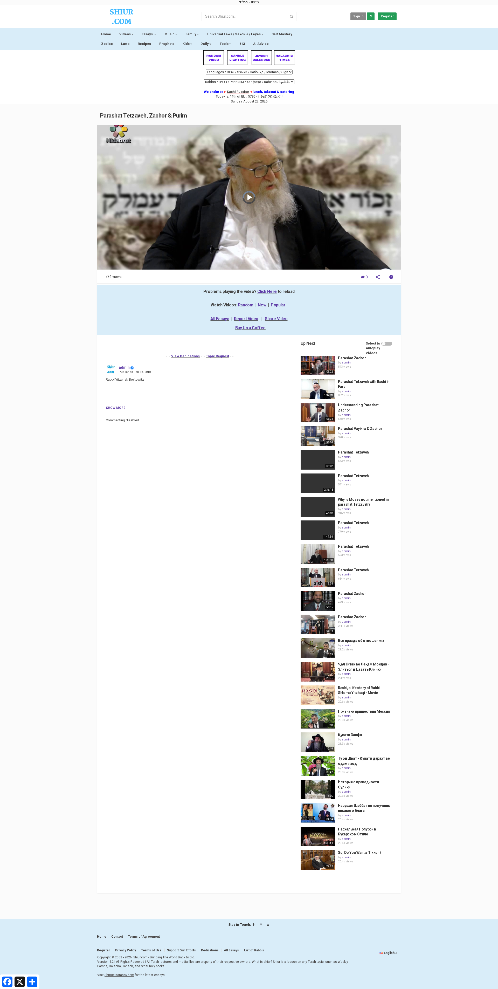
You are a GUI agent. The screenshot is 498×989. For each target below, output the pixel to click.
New (262, 305)
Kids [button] (186, 44)
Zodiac (107, 44)
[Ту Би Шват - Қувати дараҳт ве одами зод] (318, 766)
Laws (125, 44)
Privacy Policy (125, 950)
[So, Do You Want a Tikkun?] (318, 860)
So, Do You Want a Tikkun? (359, 852)
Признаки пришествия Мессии (364, 711)
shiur (267, 962)
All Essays (219, 318)
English (389, 953)
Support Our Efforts (181, 950)
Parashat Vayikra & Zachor (360, 429)
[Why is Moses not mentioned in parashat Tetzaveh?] (318, 507)
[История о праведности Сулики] (318, 789)
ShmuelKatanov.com (119, 975)
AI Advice (261, 44)
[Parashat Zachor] (318, 365)
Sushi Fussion (238, 92)
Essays (148, 34)
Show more (115, 408)
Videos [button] (125, 34)
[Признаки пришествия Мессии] (318, 719)
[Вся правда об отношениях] (318, 648)
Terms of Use (151, 950)
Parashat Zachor (352, 358)
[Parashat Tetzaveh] (318, 460)
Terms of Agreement (144, 936)
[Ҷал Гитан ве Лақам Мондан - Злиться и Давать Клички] (318, 672)
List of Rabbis (254, 950)
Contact (117, 936)
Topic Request (217, 356)
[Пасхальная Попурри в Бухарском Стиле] (318, 837)
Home (106, 34)
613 (242, 44)
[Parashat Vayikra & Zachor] (318, 436)
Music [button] (169, 34)
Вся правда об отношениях (361, 640)
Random (245, 305)
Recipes (144, 44)
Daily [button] (204, 44)
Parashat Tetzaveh (353, 452)
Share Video (276, 318)
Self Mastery (282, 34)
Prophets (166, 44)
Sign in (358, 16)
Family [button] (190, 34)
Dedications (210, 950)
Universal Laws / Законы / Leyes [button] (234, 34)
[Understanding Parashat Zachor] (318, 412)
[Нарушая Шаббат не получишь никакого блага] (318, 813)
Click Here (267, 291)
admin (124, 367)
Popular (278, 305)
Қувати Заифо (350, 735)
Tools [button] (224, 44)
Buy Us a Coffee (250, 327)
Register (387, 16)
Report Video (246, 318)
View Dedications (185, 356)
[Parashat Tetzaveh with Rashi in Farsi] (318, 389)
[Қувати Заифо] (318, 742)
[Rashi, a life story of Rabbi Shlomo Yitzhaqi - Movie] (318, 695)
